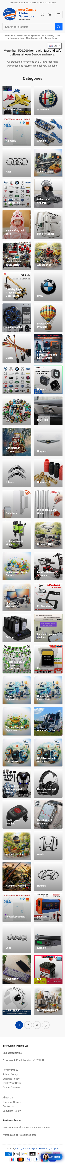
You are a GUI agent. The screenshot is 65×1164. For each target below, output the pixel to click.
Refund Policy (10, 1074)
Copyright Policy (11, 1110)
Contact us (8, 1106)
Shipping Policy (11, 1078)
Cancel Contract (11, 1087)
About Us (7, 1097)
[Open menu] (58, 14)
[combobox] (32, 26)
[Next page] (45, 1025)
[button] (55, 46)
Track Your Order (11, 1083)
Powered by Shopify (48, 1148)
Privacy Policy (10, 1069)
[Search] (58, 26)
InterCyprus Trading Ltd (26, 1148)
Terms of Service (11, 1102)
